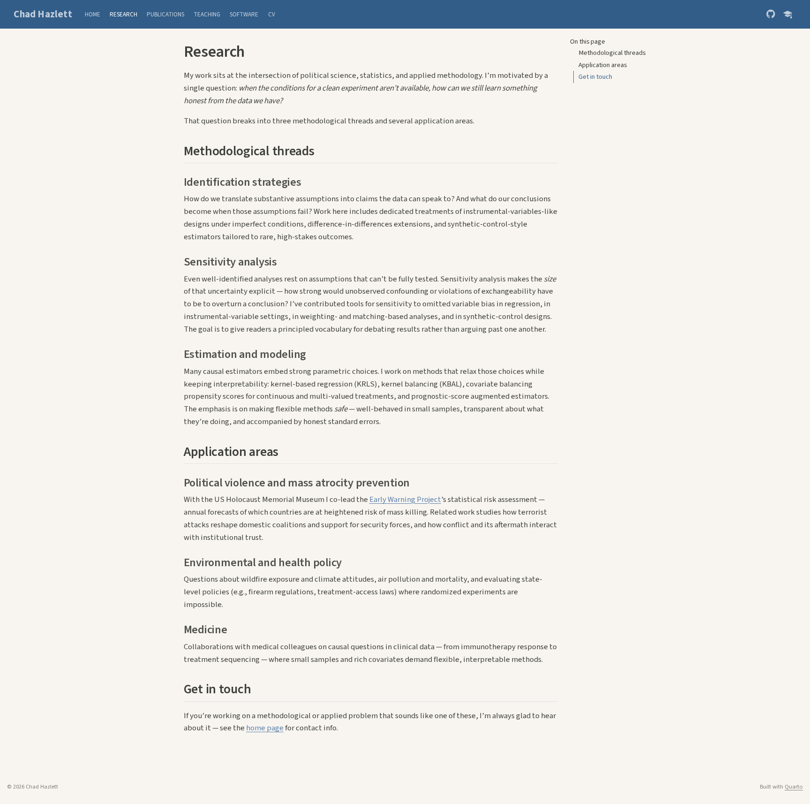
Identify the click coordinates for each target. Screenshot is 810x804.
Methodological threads (612, 53)
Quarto (794, 786)
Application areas (602, 65)
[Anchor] (323, 149)
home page (265, 728)
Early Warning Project (405, 499)
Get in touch (595, 77)
